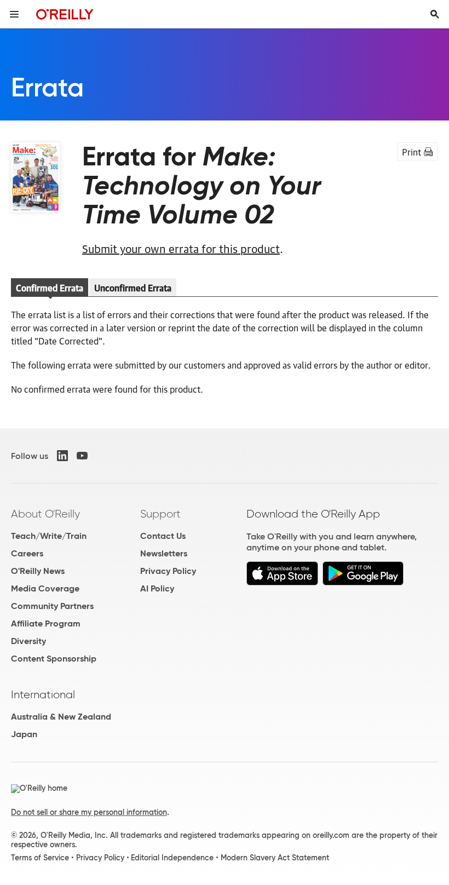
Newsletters (163, 553)
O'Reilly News (38, 571)
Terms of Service (40, 858)
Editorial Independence (172, 858)
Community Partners (52, 606)
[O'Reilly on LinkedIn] (62, 455)
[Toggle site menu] (14, 14)
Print (411, 152)
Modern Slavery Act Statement (275, 858)
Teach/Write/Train (49, 536)
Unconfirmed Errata (132, 287)
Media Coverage (45, 588)
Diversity (28, 641)
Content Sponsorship (53, 658)
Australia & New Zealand (61, 716)
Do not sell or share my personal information (89, 812)
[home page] (65, 14)
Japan (24, 734)
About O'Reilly (45, 513)
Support (160, 513)
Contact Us (163, 536)
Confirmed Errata (49, 287)
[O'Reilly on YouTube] (82, 455)
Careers (27, 553)
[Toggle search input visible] (435, 14)
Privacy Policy (168, 571)
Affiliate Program (45, 623)
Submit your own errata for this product (181, 248)
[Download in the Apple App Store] (282, 582)
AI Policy (157, 588)
